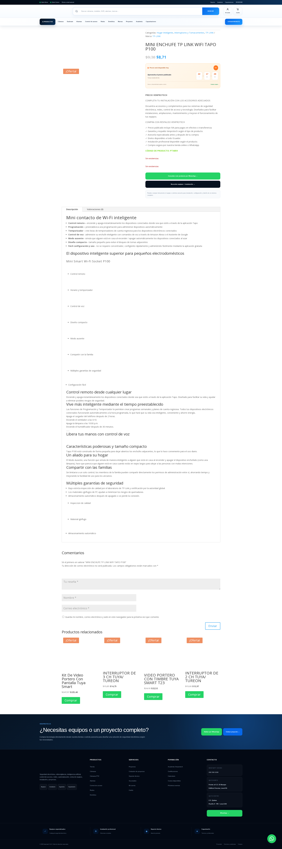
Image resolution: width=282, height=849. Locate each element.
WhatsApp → (224, 813)
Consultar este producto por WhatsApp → (183, 176)
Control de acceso (91, 21)
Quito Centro (55, 2)
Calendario (171, 776)
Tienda (92, 767)
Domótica (111, 21)
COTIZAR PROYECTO (234, 21)
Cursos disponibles (174, 781)
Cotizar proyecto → (233, 732)
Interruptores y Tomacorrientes (189, 32)
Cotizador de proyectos (137, 771)
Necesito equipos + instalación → (183, 184)
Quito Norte (44, 2)
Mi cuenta (132, 785)
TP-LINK (209, 32)
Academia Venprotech (175, 767)
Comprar (71, 700)
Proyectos (129, 21)
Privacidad (219, 844)
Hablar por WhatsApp (211, 732)
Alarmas (79, 21)
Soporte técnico (134, 776)
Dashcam (70, 21)
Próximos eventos (174, 785)
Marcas (120, 21)
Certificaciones (173, 771)
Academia (220, 2)
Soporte (212, 2)
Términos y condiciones (230, 844)
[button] (271, 838)
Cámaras (61, 21)
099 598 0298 (239, 2)
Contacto (240, 844)
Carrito (131, 790)
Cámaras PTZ (94, 776)
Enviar (212, 626)
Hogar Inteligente (165, 32)
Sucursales (132, 781)
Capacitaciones (229, 2)
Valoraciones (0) (95, 209)
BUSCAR (211, 11)
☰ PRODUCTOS (47, 21)
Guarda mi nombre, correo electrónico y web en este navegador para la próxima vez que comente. (112, 617)
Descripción (72, 209)
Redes (103, 21)
